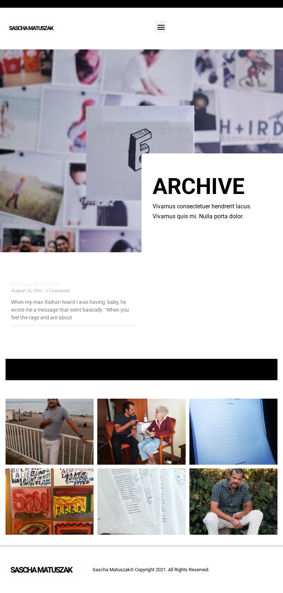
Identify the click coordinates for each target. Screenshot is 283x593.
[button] (161, 27)
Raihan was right (35, 284)
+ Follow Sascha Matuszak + (141, 369)
